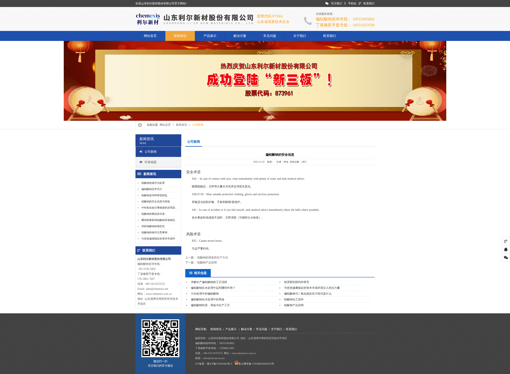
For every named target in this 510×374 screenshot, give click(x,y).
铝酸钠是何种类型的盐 (154, 195)
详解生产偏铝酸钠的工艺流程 (209, 282)
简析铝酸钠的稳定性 (153, 226)
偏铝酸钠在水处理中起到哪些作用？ (213, 287)
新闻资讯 (180, 36)
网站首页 (150, 36)
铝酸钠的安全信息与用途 (155, 201)
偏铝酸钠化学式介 (151, 189)
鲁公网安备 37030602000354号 (256, 363)
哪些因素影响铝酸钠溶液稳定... (159, 220)
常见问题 (269, 36)
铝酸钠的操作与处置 (153, 182)
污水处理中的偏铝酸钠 (205, 293)
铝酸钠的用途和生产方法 (212, 257)
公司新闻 (151, 151)
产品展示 (210, 36)
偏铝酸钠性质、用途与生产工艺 (210, 305)
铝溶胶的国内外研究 (296, 282)
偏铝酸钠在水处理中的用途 (207, 299)
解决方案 (239, 36)
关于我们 (299, 36)
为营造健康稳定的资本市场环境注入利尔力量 (312, 287)
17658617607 (226, 348)
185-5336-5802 (146, 268)
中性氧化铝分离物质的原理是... (159, 207)
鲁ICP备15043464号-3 (219, 363)
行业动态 (151, 162)
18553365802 (226, 343)
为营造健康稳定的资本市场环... (159, 238)
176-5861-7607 (146, 278)
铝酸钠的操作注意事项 (154, 232)
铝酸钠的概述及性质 (153, 213)
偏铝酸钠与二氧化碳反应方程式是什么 (308, 293)
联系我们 (369, 3)
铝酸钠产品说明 (207, 262)
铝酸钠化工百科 (294, 299)
